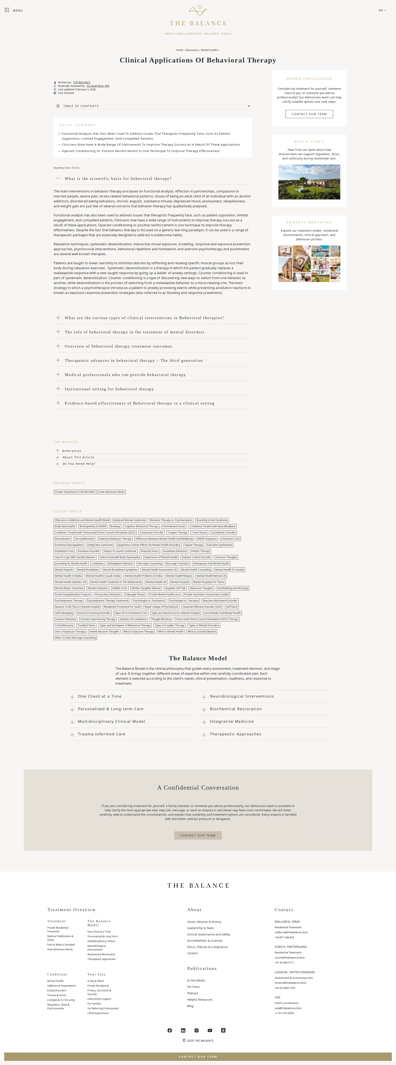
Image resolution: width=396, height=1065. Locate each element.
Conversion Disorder (152, 532)
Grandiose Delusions (175, 551)
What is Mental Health (170, 631)
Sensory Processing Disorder (93, 613)
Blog (190, 1006)
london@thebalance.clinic (290, 983)
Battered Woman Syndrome (130, 520)
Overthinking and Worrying (232, 588)
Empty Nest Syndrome (100, 545)
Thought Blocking (161, 619)
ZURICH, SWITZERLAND (291, 947)
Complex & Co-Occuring (61, 1000)
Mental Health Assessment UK (159, 569)
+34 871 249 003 (284, 937)
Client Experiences (98, 1013)
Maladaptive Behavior (120, 563)
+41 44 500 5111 (284, 962)
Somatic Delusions (65, 619)
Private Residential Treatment (57, 929)
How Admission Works (112, 492)
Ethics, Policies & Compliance (207, 947)
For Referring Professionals (103, 1008)
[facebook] (170, 1030)
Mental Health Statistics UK (70, 582)
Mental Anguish (64, 569)
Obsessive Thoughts (201, 588)
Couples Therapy (177, 532)
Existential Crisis (64, 551)
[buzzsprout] (223, 1030)
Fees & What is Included (61, 944)
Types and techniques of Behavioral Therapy (124, 625)
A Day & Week (95, 981)
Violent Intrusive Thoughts (104, 631)
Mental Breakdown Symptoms (120, 569)
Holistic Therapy (200, 551)
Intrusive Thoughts (226, 557)
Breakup (115, 526)
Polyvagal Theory (135, 594)
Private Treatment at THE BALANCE (75, 492)
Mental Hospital (180, 582)
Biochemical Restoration (101, 954)
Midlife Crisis (119, 588)
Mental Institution (98, 588)
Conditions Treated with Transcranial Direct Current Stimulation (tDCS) (95, 532)
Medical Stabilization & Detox (60, 938)
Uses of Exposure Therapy (70, 631)
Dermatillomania (84, 538)
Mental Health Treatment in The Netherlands (116, 582)
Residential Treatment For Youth (122, 607)
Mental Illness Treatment (69, 588)
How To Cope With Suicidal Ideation (75, 557)
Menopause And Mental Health (211, 563)
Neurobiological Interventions (96, 947)
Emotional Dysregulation (69, 545)
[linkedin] (183, 1030)
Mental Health (209, 50)
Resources (192, 50)
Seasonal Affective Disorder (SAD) (202, 607)
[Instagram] (196, 1030)
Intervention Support (99, 999)
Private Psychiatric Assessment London (206, 594)
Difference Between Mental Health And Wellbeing (164, 538)
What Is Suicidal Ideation (202, 631)
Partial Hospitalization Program (73, 594)
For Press (193, 987)
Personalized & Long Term (102, 936)
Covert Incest (199, 532)
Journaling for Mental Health (71, 563)
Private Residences (98, 985)
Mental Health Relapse (179, 576)
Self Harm (232, 607)
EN (381, 10)
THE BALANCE (81, 82)
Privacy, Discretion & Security (99, 992)
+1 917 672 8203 (284, 1013)
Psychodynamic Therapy (69, 600)
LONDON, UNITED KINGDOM (295, 972)
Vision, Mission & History (204, 922)
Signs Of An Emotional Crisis (131, 613)
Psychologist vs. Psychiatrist (149, 600)
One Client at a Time (99, 931)
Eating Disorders (56, 990)
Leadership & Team (200, 928)
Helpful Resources (199, 999)
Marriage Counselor (177, 563)
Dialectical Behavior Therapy (114, 538)
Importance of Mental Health (161, 557)
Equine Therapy (194, 545)
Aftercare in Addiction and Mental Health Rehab (82, 520)
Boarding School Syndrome (212, 520)
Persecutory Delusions (108, 594)
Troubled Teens (86, 625)
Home (179, 50)
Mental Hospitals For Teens (208, 582)
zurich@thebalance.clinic (290, 957)
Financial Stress (150, 551)
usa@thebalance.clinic (288, 1008)
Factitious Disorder (89, 551)
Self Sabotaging (64, 613)
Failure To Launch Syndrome (120, 551)
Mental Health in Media (68, 576)
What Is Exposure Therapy (139, 631)
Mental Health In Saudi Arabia (103, 576)
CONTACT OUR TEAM (309, 114)
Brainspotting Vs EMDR (93, 526)
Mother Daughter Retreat (146, 588)
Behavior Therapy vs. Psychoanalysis (171, 520)
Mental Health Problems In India (143, 576)
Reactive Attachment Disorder (220, 600)
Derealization (62, 538)
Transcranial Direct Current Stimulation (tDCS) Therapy (206, 619)
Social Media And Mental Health (222, 613)
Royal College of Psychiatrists (161, 607)
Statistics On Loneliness (133, 619)
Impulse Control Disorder (196, 557)
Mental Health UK (156, 582)
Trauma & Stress (56, 995)
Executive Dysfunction (219, 545)
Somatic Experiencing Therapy (97, 619)
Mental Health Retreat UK (211, 576)
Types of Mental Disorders (204, 625)
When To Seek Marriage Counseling (75, 637)
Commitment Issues (174, 526)
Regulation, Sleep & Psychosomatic (58, 1006)
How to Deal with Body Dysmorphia (120, 557)
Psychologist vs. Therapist (184, 600)
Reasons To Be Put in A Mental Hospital (77, 607)
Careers (192, 953)
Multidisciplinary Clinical (101, 941)
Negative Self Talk (175, 588)
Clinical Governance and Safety (208, 934)
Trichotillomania (64, 625)
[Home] (198, 13)
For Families (94, 1003)
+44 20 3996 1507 (285, 988)
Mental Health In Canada (229, 569)
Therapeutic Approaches (101, 959)
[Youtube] (210, 1030)
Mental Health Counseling (196, 569)
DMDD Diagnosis (207, 538)
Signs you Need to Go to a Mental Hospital (175, 613)
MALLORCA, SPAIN (287, 921)
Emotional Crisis (230, 538)
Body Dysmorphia (65, 526)
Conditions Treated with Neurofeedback (212, 526)
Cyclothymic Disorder (223, 532)
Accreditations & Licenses (205, 940)
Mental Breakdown (88, 569)
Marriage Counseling (150, 563)
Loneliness (98, 563)
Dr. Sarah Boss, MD (98, 86)
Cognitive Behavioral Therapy (141, 526)
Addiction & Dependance (61, 985)
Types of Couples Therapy (169, 625)
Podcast (192, 993)
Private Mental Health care (164, 594)
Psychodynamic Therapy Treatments (108, 600)
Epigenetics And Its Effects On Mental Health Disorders (148, 545)
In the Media (196, 980)
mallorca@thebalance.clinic (291, 932)
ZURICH (226, 33)
